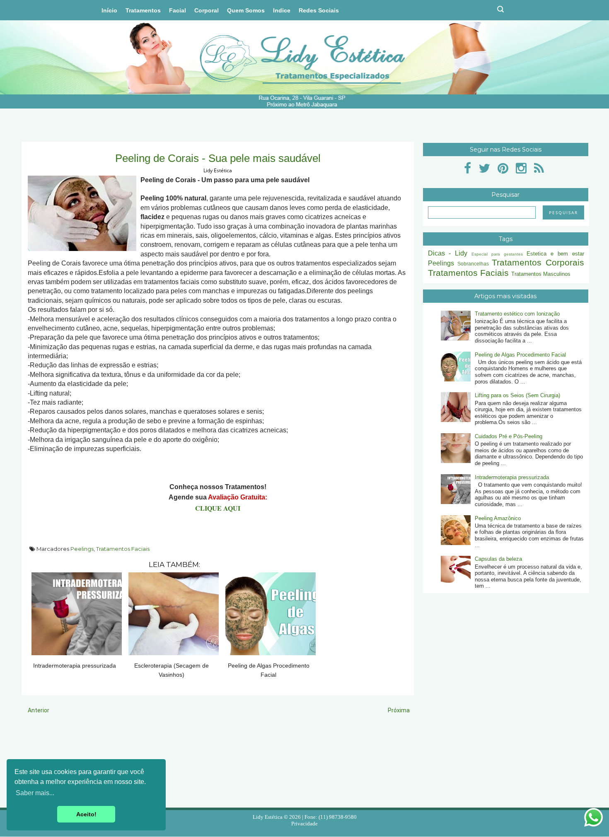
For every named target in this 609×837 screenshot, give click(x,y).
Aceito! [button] (86, 814)
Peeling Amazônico (498, 518)
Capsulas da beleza (498, 559)
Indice (281, 10)
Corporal (206, 10)
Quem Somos (246, 10)
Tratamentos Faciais (123, 548)
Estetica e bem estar (555, 254)
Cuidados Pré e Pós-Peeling (508, 436)
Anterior (38, 710)
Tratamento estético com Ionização (517, 314)
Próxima (399, 710)
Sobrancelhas (473, 263)
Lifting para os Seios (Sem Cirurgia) (517, 395)
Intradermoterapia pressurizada (512, 477)
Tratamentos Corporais (538, 262)
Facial (177, 10)
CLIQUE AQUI (217, 508)
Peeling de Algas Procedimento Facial (520, 355)
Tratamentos (143, 10)
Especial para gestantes (497, 254)
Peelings (82, 548)
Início (109, 10)
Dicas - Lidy (448, 253)
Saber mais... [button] (35, 792)
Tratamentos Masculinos (540, 274)
